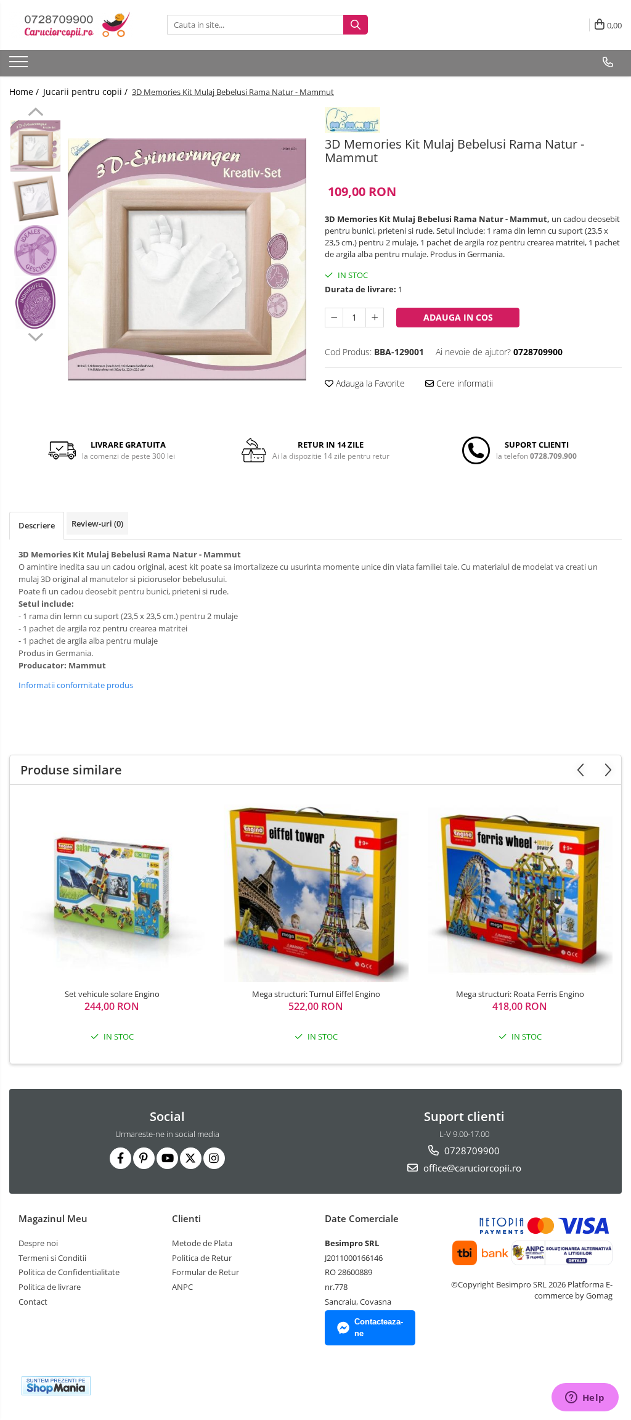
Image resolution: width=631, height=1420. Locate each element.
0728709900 (471, 1150)
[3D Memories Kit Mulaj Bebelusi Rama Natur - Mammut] (187, 259)
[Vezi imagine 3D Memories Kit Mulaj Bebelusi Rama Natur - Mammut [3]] (35, 303)
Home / (25, 91)
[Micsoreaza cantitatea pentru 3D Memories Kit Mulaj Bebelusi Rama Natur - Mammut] (334, 317)
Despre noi (38, 1243)
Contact (32, 1301)
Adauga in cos (458, 317)
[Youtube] (167, 1158)
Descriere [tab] (36, 525)
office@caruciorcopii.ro (471, 1168)
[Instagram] (214, 1158)
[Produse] (20, 65)
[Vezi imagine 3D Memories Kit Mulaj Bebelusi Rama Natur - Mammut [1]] (35, 198)
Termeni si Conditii (52, 1257)
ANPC (182, 1286)
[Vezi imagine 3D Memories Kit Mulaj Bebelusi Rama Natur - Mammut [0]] (35, 145)
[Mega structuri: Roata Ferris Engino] (520, 889)
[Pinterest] (144, 1158)
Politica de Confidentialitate (69, 1272)
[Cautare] (355, 25)
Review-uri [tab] (97, 523)
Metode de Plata (202, 1243)
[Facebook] (120, 1158)
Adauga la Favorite (369, 383)
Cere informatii (463, 383)
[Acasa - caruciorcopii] (70, 25)
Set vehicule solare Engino (112, 993)
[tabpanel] (187, 259)
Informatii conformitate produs (75, 685)
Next (35, 335)
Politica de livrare (49, 1286)
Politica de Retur (202, 1257)
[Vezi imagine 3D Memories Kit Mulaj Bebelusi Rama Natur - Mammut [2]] (35, 250)
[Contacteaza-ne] (608, 62)
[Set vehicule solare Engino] (112, 889)
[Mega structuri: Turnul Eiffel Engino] (316, 889)
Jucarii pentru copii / (86, 91)
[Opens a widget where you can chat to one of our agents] (585, 1398)
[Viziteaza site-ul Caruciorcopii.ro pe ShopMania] (56, 1385)
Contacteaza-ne (378, 1327)
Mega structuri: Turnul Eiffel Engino (316, 993)
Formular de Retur (205, 1272)
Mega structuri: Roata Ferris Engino (520, 993)
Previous (35, 113)
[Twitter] (191, 1158)
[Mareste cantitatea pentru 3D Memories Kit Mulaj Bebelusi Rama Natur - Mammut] (374, 317)
